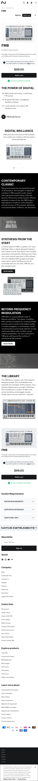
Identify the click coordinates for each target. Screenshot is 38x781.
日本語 (3, 752)
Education (4, 593)
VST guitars (5, 670)
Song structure (6, 717)
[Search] (24, 3)
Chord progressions (8, 721)
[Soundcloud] (12, 559)
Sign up (19, 548)
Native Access (6, 623)
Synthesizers (10, 8)
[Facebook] (2, 559)
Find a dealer (5, 619)
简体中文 (3, 757)
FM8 (3, 11)
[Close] (35, 767)
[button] (10, 117)
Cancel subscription (8, 626)
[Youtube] (9, 559)
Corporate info (6, 575)
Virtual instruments (7, 656)
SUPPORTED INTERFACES (14, 509)
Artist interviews (6, 693)
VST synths (5, 667)
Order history (5, 612)
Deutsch (3, 754)
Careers (4, 586)
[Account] (28, 3)
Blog (2, 572)
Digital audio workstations (10, 711)
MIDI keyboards (6, 660)
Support (4, 582)
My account (5, 609)
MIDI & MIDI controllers (9, 707)
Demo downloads (7, 637)
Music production (7, 700)
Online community (7, 630)
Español (3, 761)
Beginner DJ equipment (9, 704)
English (3, 750)
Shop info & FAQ (6, 616)
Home (3, 8)
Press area (4, 589)
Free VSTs (4, 653)
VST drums (5, 674)
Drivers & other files (7, 640)
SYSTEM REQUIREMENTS (13, 501)
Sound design (6, 714)
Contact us (5, 579)
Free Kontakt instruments (9, 690)
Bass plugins (5, 663)
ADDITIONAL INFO (11, 517)
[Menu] (36, 3)
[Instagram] (6, 559)
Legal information (7, 596)
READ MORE (8, 271)
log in (28, 63)
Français (3, 759)
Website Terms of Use (9, 779)
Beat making (5, 697)
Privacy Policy (22, 779)
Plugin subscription (7, 677)
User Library (5, 633)
